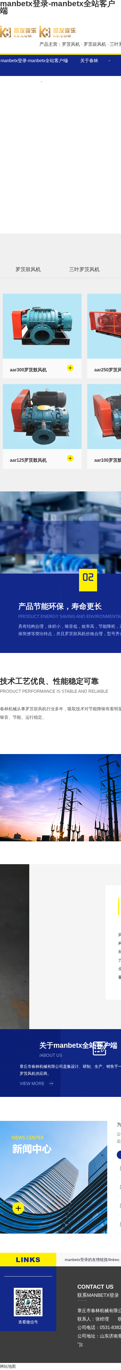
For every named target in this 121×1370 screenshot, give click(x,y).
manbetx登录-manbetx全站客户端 (34, 60)
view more (32, 1083)
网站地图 (8, 1366)
